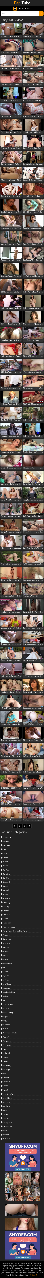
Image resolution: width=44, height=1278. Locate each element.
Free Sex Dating (24, 9)
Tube (22, 3)
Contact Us (34, 1275)
